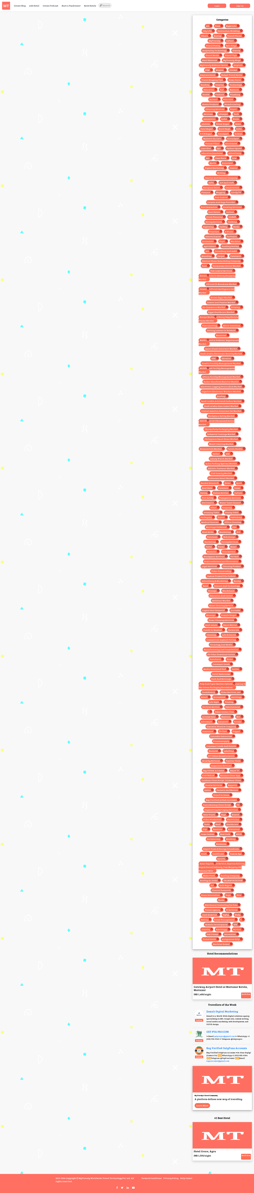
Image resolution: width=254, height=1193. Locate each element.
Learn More (202, 1105)
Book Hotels (90, 5)
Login (216, 5)
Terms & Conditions (151, 1178)
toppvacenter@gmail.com (217, 1061)
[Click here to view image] (199, 1013)
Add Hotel (34, 5)
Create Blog (20, 5)
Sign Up (239, 5)
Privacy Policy (170, 1178)
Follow (199, 1020)
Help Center (186, 1178)
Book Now (246, 994)
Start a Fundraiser (71, 5)
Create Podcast (50, 5)
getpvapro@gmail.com (224, 1036)
